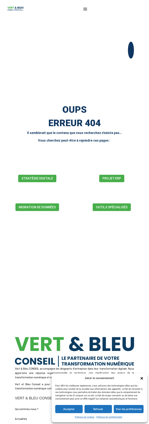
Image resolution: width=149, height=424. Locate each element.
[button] (142, 378)
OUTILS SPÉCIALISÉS (112, 207)
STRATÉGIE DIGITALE (37, 178)
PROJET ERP (111, 178)
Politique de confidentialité (109, 417)
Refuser (98, 409)
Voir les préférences (129, 409)
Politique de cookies (84, 417)
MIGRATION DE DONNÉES (37, 207)
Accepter (69, 409)
